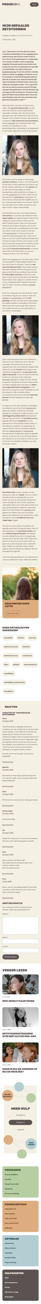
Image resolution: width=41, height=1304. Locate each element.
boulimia (26, 647)
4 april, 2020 (7, 881)
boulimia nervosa (9, 72)
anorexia (15, 259)
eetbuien (5, 298)
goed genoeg (11, 233)
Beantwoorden (7, 762)
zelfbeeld (27, 510)
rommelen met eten (9, 380)
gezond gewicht (15, 431)
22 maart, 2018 (7, 813)
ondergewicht (31, 408)
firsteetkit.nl (20, 1115)
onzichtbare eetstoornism (14, 682)
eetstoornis (31, 54)
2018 (4, 51)
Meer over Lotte (13, 613)
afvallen (21, 638)
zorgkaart (20, 1130)
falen (6, 664)
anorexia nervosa (11, 647)
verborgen (11, 123)
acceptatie (8, 638)
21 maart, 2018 (7, 721)
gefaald (20, 74)
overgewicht (28, 431)
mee (7, 92)
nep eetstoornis (30, 664)
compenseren (17, 298)
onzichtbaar (9, 673)
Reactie (5, 914)
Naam (5, 937)
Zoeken (23, 14)
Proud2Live (8, 691)
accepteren (13, 195)
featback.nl (20, 1122)
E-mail (5, 946)
